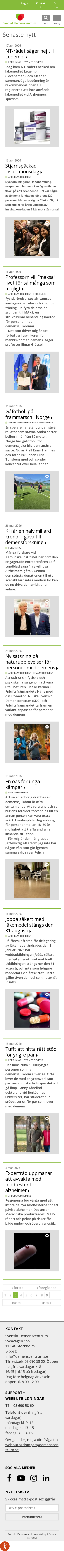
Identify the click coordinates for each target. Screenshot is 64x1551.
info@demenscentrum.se (26, 1356)
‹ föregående (46, 1288)
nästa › (17, 1303)
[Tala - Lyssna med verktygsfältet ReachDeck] (5, 1546)
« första (17, 1288)
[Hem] (19, 19)
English (25, 3)
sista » (46, 1303)
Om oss (56, 5)
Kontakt (40, 5)
